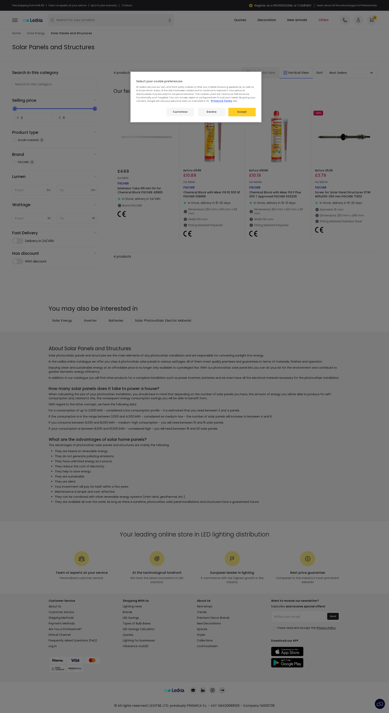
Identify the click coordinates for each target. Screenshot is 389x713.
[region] (196, 97)
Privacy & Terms (221, 101)
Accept (242, 111)
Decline (211, 111)
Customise (180, 111)
